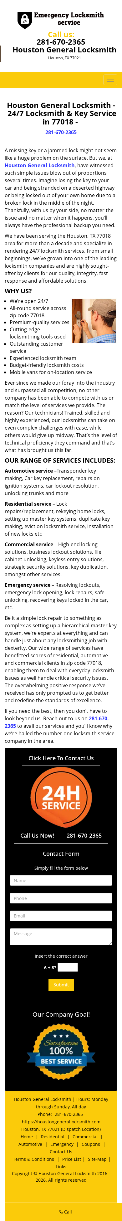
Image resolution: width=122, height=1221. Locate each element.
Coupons (91, 1144)
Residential (52, 1137)
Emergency (62, 1144)
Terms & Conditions (33, 1159)
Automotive (30, 1144)
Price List (71, 1159)
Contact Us (61, 1152)
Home (27, 1137)
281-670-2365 (61, 41)
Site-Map (97, 1159)
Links (61, 1167)
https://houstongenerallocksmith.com (61, 1122)
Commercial (85, 1137)
